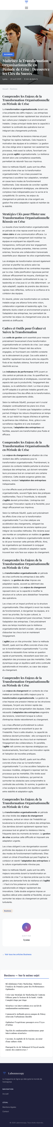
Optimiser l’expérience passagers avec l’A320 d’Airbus (25, 1023)
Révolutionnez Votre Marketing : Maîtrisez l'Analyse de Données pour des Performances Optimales (25, 986)
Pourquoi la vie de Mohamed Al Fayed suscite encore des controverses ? (25, 1048)
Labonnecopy (16, 1073)
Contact (5, 1111)
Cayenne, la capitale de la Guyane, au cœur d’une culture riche (24, 1040)
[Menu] (26, 8)
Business (8, 54)
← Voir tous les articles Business (16, 954)
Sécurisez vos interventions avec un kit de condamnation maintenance (24, 1007)
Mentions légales (9, 1107)
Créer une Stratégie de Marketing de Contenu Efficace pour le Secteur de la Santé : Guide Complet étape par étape (25, 997)
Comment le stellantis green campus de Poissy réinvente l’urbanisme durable (26, 1015)
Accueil (5, 89)
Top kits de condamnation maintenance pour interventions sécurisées (25, 1031)
